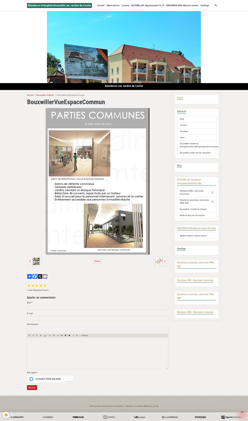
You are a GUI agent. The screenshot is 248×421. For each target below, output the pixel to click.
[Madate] (47, 417)
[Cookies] (6, 415)
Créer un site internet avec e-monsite (106, 406)
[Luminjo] (200, 417)
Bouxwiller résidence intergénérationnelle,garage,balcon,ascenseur (198, 145)
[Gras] (29, 335)
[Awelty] (109, 417)
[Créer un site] (17, 417)
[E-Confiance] (170, 417)
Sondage (204, 5)
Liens (182, 137)
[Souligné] (37, 335)
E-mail (30, 313)
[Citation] (50, 335)
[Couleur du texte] (45, 335)
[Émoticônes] (77, 335)
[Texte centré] (54, 335)
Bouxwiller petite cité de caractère (195, 153)
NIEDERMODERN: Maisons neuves (182, 5)
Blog (182, 119)
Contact (125, 5)
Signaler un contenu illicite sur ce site (142, 406)
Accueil (100, 5)
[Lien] (58, 335)
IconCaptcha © (69, 381)
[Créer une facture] (139, 417)
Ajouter (32, 387)
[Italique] (33, 335)
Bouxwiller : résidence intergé (193, 209)
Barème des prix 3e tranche (192, 215)
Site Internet (32, 324)
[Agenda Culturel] (231, 417)
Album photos (113, 5)
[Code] (73, 335)
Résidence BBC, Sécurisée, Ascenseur (192, 192)
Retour (97, 261)
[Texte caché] (62, 335)
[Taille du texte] (41, 335)
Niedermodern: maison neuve (193, 236)
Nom (29, 302)
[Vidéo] (69, 335)
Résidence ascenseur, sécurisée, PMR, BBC (194, 201)
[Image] (65, 335)
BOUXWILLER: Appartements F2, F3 (147, 5)
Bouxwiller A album (45, 95)
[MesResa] (78, 417)
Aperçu (85, 335)
